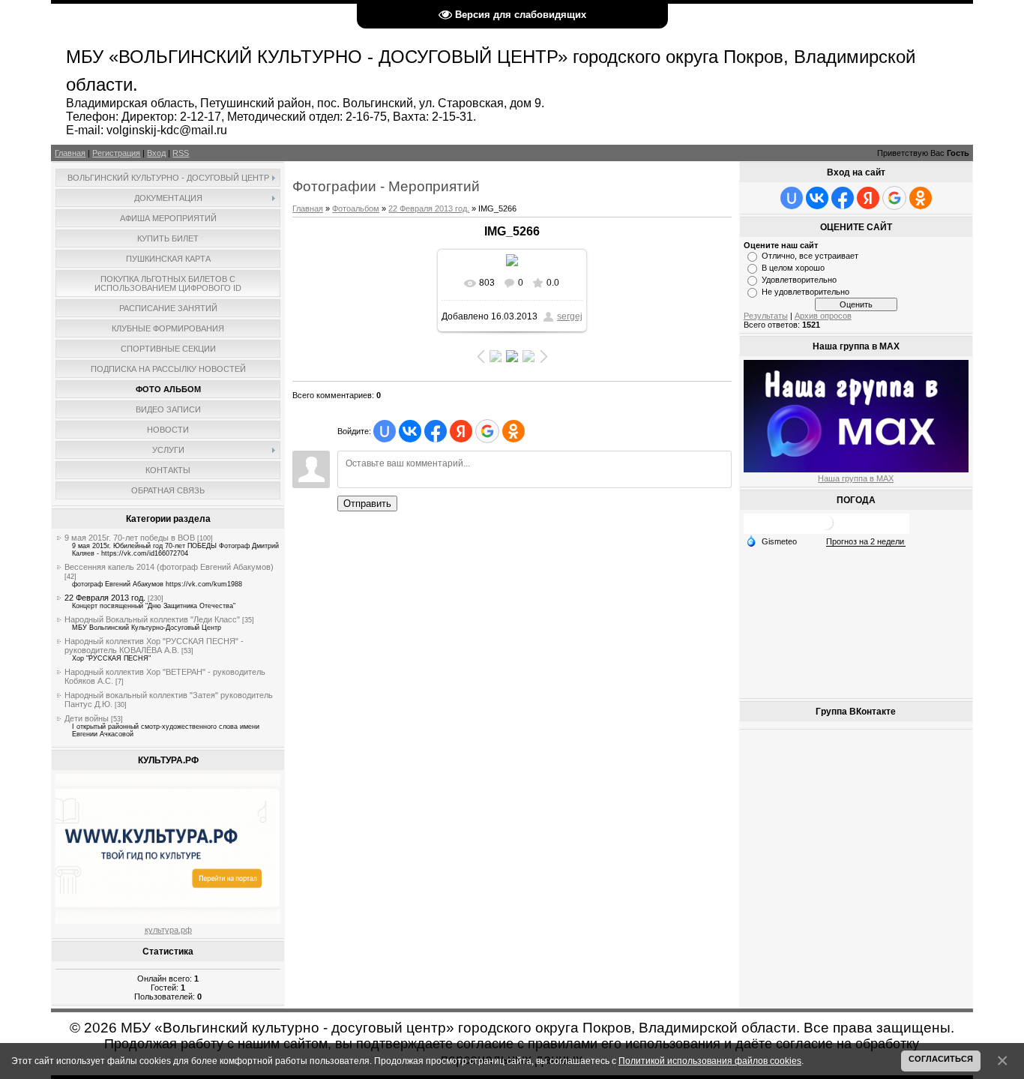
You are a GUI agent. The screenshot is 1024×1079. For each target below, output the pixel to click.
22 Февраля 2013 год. (104, 597)
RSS (180, 152)
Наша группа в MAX (856, 478)
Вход (156, 152)
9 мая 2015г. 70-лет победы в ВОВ (129, 537)
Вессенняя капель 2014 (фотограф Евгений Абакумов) (169, 566)
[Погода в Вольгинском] (826, 528)
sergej (569, 316)
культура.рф (168, 929)
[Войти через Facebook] (435, 431)
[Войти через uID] (384, 431)
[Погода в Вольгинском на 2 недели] (866, 542)
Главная (70, 152)
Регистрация (116, 152)
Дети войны (86, 718)
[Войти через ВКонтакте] (410, 431)
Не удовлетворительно (805, 291)
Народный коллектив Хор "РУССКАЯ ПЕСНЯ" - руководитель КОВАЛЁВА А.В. (154, 646)
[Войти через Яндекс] (461, 431)
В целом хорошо (793, 267)
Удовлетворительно (799, 279)
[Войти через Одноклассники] (513, 431)
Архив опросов (823, 315)
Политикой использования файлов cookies (709, 1061)
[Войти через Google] (487, 431)
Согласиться (941, 1058)
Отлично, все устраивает (810, 255)
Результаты (766, 315)
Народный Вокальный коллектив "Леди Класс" (152, 619)
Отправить (367, 503)
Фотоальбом (355, 208)
